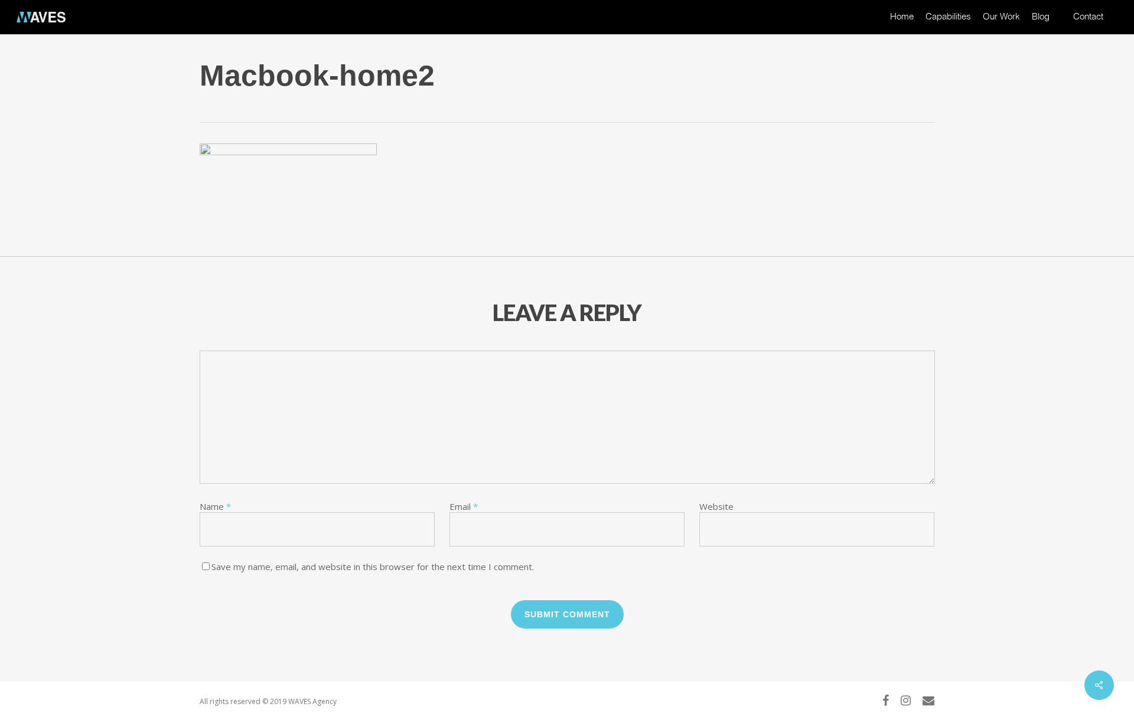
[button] (1111, 6)
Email (463, 506)
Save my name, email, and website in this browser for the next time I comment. (372, 566)
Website (716, 506)
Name (215, 506)
